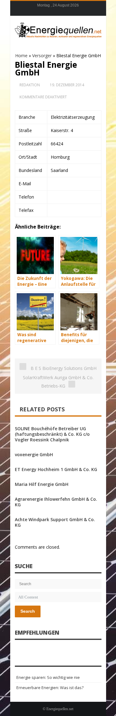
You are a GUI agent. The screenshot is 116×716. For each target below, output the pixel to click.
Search (27, 611)
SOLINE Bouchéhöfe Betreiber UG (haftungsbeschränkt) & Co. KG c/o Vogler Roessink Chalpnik (52, 434)
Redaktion (29, 85)
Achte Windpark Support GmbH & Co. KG (55, 522)
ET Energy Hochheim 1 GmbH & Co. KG (56, 469)
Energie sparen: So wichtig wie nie (48, 677)
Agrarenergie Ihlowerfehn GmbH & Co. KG (56, 502)
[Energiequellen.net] (58, 29)
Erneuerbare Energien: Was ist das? (50, 687)
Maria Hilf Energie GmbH (41, 484)
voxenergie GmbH (34, 454)
